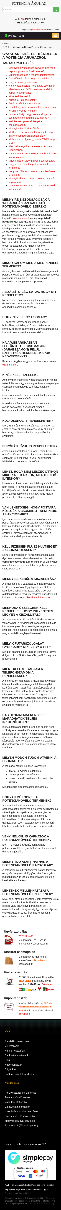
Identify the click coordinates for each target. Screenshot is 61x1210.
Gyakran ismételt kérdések (19, 1074)
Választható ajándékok (17, 1106)
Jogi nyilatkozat (11, 1190)
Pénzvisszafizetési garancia (20, 1092)
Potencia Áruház (29, 3)
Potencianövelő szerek (17, 1097)
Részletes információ (38, 597)
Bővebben (47, 984)
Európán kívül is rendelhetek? (25, 103)
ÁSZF (7, 1185)
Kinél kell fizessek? (19, 96)
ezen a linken (9, 364)
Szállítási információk (32, 22)
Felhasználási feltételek (21, 1185)
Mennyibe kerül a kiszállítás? (25, 128)
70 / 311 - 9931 (26, 936)
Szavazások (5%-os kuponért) (21, 1125)
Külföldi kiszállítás (15, 1050)
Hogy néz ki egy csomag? (23, 82)
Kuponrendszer (13, 1064)
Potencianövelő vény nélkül (20, 1116)
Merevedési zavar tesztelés (20, 1121)
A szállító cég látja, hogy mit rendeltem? (30, 78)
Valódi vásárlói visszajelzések (21, 1111)
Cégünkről (10, 1069)
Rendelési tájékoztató (17, 1041)
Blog (7, 1060)
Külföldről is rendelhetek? (23, 100)
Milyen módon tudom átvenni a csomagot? (32, 160)
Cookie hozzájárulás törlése (31, 1190)
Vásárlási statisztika (16, 1102)
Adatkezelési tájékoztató (42, 1185)
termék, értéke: (32, 19)
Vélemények (12, 1046)
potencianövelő (37, 29)
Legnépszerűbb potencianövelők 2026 (26, 1144)
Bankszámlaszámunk (16, 1055)
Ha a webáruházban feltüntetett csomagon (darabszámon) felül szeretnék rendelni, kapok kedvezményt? (32, 89)
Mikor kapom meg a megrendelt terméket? (32, 75)
